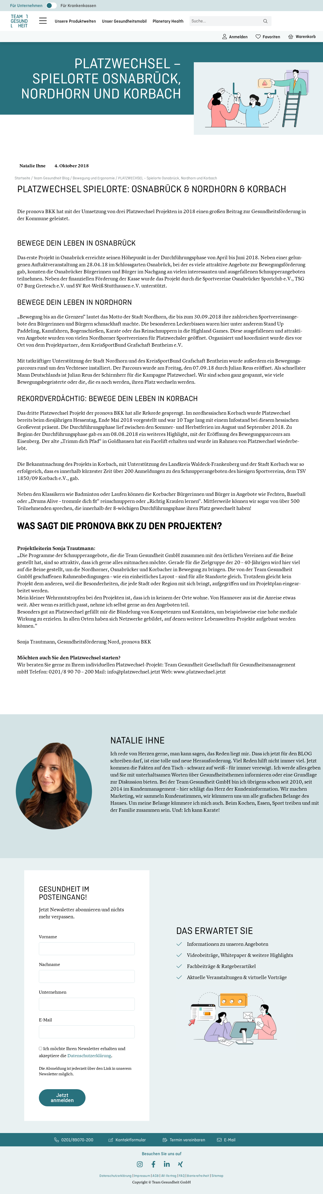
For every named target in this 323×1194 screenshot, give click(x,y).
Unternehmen (52, 992)
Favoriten (271, 37)
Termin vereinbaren (187, 1140)
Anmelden (238, 37)
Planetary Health (168, 21)
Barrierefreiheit (198, 1176)
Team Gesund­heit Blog (51, 178)
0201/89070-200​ (77, 1140)
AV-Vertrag (169, 1176)
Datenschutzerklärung (89, 1055)
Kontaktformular (131, 1140)
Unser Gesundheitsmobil (124, 21)
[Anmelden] (224, 36)
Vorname (48, 937)
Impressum (142, 1176)
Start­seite (22, 178)
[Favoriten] (258, 36)
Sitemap (217, 1176)
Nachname (49, 964)
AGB (155, 1176)
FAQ (182, 1176)
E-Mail (45, 1020)
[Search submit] (265, 21)
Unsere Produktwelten (75, 21)
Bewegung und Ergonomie (94, 178)
